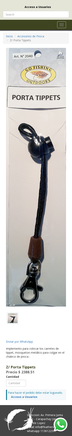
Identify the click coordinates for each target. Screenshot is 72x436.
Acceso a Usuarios (38, 7)
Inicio (9, 36)
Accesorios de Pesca (30, 36)
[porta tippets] (12, 318)
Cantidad (12, 377)
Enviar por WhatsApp (19, 341)
